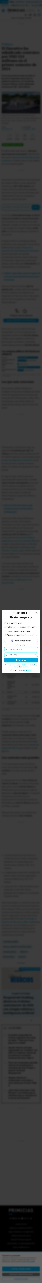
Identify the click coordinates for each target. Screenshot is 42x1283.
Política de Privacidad (28, 665)
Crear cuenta (21, 660)
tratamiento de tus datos (21, 667)
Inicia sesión (27, 670)
